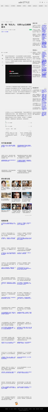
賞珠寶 (29, 5)
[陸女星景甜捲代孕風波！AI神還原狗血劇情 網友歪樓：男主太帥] (8, 302)
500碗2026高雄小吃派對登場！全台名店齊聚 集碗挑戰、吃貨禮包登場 (24, 397)
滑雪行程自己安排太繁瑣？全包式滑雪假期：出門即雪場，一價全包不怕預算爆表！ (26, 200)
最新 (2, 5)
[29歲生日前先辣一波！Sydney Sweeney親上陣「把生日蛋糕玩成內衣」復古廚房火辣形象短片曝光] (24, 272)
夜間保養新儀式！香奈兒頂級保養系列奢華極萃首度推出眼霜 (8, 171)
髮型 (12, 128)
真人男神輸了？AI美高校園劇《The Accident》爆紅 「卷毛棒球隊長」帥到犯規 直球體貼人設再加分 (24, 294)
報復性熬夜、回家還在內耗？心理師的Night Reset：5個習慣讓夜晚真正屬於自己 (8, 294)
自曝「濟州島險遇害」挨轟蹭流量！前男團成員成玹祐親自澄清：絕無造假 (8, 279)
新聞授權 (15, 408)
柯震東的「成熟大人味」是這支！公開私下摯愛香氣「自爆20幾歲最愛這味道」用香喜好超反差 (8, 368)
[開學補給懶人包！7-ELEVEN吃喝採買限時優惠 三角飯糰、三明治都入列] (24, 347)
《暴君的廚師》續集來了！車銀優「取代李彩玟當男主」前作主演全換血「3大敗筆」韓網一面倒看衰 (16, 211)
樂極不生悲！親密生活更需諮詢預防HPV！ (5, 211)
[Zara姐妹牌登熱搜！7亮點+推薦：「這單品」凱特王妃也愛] (44, 91)
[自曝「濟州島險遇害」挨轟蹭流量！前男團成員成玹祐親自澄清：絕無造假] (8, 272)
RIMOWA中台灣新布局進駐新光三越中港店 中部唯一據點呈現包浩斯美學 (37, 114)
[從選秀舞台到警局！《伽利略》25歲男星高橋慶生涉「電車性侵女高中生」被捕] (24, 317)
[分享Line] (2, 58)
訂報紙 (34, 408)
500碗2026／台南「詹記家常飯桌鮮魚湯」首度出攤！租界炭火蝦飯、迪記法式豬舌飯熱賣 (8, 264)
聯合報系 (30, 408)
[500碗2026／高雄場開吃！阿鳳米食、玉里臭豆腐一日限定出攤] (24, 257)
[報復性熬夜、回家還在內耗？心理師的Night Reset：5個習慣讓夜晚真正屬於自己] (8, 287)
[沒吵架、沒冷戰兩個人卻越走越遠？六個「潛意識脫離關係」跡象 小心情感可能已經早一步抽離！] (8, 391)
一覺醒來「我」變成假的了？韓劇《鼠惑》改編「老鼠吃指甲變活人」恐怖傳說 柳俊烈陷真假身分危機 (16, 188)
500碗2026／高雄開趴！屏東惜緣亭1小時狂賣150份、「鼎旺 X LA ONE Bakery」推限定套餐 (24, 234)
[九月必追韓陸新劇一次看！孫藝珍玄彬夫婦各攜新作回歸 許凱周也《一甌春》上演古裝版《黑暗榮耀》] (8, 317)
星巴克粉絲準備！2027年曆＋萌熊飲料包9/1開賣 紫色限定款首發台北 (24, 383)
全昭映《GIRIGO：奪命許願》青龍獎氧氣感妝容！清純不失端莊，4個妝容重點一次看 (8, 156)
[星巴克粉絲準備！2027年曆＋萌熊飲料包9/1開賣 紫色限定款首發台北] (24, 376)
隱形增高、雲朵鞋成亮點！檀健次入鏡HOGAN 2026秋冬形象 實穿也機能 (8, 383)
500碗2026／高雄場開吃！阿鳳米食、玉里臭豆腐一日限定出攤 (24, 263)
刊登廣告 (6, 408)
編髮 (15, 128)
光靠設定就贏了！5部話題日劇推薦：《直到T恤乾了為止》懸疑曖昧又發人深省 (24, 309)
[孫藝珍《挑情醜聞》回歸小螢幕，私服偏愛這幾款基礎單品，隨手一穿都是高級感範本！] (44, 95)
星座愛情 (41, 5)
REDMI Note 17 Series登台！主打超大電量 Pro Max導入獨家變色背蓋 (8, 353)
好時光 (24, 5)
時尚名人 (7, 5)
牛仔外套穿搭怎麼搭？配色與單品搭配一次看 (37, 108)
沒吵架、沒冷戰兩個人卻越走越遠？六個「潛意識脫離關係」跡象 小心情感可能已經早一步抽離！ (8, 398)
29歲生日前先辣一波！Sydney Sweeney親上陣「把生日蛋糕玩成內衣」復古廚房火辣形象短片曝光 (24, 279)
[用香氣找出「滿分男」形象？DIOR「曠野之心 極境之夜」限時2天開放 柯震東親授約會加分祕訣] (24, 332)
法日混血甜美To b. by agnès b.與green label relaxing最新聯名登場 (37, 104)
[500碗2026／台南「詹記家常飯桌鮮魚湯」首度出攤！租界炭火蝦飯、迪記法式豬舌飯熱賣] (8, 257)
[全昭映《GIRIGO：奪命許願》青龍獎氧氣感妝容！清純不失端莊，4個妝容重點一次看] (8, 150)
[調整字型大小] (2, 65)
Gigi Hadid (7, 128)
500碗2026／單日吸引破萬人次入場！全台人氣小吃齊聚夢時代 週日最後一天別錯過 (8, 234)
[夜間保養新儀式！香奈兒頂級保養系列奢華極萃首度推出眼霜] (8, 164)
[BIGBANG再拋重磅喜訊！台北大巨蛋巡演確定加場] (24, 361)
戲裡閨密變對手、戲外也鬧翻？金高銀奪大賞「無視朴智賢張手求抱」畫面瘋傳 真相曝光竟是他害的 (27, 211)
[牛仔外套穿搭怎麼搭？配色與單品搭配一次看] (44, 109)
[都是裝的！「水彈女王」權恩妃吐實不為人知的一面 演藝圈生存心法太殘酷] (8, 242)
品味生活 (35, 5)
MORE (45, 23)
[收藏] (2, 62)
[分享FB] (2, 55)
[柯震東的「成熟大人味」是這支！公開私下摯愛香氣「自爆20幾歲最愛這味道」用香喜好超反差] (8, 361)
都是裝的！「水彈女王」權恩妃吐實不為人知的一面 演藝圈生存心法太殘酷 (8, 249)
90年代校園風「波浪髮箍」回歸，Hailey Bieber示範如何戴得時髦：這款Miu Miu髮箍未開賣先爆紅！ (8, 339)
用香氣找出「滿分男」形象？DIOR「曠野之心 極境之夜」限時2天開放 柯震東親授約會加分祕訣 (24, 339)
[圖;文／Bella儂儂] (16, 41)
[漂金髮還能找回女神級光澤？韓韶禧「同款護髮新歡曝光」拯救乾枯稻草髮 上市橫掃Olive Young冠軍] (24, 150)
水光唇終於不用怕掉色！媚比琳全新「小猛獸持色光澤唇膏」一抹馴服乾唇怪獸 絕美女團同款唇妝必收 (24, 171)
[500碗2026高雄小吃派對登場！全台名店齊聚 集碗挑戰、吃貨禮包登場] (24, 391)
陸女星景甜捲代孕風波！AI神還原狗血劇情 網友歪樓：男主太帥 (16, 200)
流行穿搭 (13, 5)
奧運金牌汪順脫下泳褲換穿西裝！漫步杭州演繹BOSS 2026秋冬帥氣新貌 (37, 100)
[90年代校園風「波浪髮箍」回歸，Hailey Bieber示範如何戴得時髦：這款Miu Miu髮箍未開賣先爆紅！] (8, 332)
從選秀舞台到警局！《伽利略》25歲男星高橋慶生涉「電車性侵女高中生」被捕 (24, 324)
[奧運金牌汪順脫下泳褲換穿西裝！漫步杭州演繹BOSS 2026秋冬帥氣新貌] (44, 100)
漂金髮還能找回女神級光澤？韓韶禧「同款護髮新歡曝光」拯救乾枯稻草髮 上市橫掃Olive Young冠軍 (24, 156)
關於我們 (37, 408)
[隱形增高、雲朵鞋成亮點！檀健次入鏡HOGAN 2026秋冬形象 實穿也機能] (8, 376)
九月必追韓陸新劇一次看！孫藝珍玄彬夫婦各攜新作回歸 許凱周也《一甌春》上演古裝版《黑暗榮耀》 (8, 324)
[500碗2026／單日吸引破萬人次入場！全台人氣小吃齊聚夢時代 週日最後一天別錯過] (8, 227)
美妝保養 (19, 5)
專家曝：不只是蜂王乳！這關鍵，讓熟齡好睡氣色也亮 (5, 188)
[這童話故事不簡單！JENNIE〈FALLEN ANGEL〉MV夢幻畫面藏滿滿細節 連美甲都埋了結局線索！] (24, 242)
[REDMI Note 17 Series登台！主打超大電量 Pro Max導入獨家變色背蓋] (8, 347)
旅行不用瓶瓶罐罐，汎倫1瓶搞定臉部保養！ (5, 199)
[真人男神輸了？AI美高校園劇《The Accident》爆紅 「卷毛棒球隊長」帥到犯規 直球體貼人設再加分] (24, 287)
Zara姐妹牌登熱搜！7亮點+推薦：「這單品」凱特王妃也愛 (37, 91)
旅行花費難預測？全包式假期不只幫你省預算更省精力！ (26, 188)
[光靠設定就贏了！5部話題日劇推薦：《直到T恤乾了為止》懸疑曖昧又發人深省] (24, 302)
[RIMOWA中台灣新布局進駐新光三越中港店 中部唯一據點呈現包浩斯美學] (44, 113)
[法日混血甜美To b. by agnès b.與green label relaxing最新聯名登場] (44, 104)
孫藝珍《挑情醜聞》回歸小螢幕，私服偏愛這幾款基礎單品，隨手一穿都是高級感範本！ (37, 96)
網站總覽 (41, 408)
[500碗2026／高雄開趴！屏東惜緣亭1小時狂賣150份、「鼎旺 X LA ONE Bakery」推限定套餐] (24, 227)
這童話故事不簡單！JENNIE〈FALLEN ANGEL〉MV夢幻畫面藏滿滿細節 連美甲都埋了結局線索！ (24, 249)
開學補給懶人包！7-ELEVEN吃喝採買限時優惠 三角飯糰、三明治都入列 (24, 353)
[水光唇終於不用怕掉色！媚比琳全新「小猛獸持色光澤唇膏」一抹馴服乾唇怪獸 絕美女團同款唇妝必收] (24, 164)
